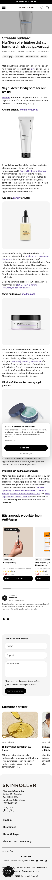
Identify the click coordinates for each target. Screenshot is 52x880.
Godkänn (24, 447)
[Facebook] (5, 809)
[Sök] (42, 7)
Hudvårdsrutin (32, 57)
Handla (7, 820)
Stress (43, 57)
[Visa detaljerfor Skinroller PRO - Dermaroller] (18, 542)
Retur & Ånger (11, 834)
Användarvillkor (23, 868)
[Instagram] (11, 809)
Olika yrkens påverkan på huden (16, 748)
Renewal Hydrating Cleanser (33, 171)
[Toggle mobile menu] (9, 7)
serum (16, 198)
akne (33, 69)
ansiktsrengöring (29, 109)
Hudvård (19, 57)
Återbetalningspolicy (30, 871)
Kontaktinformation (39, 868)
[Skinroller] (26, 7)
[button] (47, 7)
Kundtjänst (9, 827)
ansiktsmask (28, 294)
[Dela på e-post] (8, 619)
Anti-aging (7, 57)
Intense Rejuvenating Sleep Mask (26, 361)
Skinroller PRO (9, 563)
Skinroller (6, 97)
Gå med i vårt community (17, 841)
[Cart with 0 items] (47, 7)
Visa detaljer (8, 440)
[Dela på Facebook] (4, 619)
